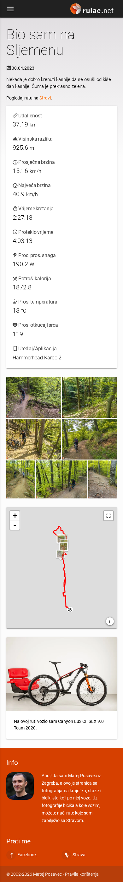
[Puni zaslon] (108, 515)
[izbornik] (10, 9)
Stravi (45, 97)
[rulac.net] (92, 10)
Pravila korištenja (82, 874)
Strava (79, 854)
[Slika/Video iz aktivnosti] (33, 397)
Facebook (27, 854)
